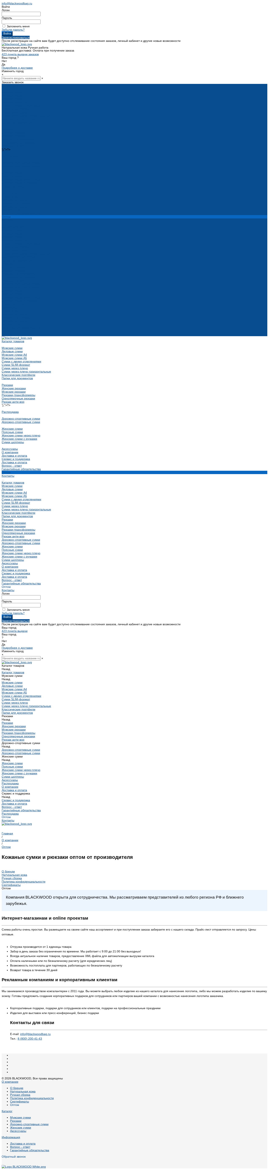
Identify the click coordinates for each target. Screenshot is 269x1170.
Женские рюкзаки (14, 132)
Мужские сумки (12, 92)
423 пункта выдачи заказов (20, 54)
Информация (11, 1137)
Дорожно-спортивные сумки (21, 163)
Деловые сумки (12, 95)
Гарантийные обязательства (21, 213)
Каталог (7, 1111)
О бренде (8, 871)
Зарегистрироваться (16, 37)
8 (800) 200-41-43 (30, 1038)
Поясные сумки (12, 176)
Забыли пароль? (13, 29)
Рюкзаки (7, 129)
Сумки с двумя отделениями (21, 105)
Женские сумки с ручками (19, 183)
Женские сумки (12, 173)
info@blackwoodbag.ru (17, 3)
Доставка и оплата (14, 206)
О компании (10, 311)
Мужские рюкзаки (14, 136)
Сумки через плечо (15, 112)
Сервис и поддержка (16, 317)
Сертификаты (11, 885)
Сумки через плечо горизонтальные (26, 116)
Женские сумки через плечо (21, 179)
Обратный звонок (14, 1156)
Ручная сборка (12, 878)
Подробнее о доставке (17, 67)
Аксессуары (10, 193)
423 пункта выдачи (15, 631)
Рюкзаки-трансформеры (18, 139)
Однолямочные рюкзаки (18, 142)
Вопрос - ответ (12, 210)
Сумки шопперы (13, 186)
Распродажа (10, 156)
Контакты (8, 334)
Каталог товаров (13, 227)
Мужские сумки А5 (14, 102)
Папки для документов (17, 122)
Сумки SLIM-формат (16, 109)
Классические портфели (18, 119)
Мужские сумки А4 (14, 99)
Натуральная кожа (14, 875)
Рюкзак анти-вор (13, 146)
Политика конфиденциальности (23, 881)
